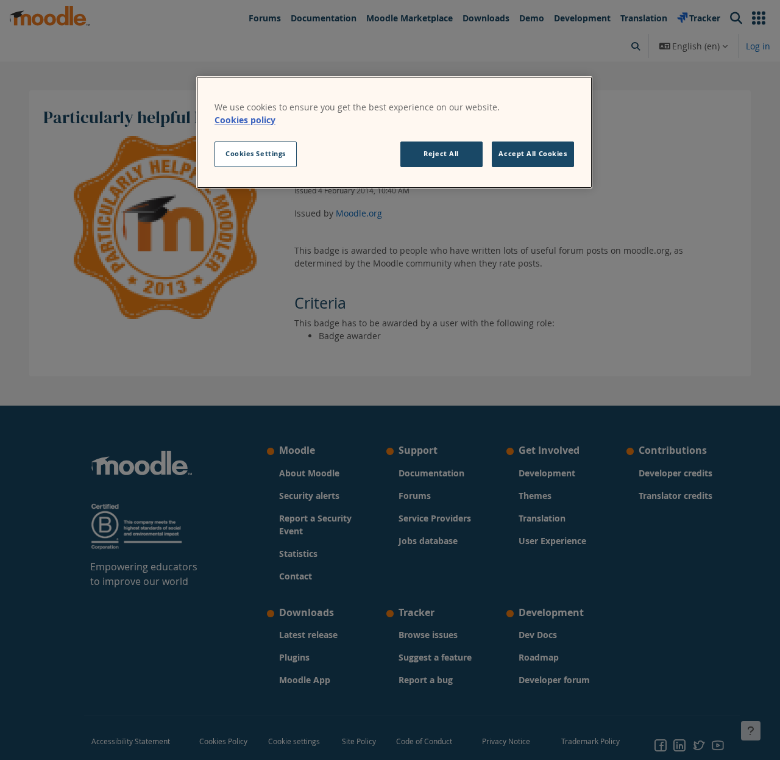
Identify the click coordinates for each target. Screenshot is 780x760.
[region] (394, 132)
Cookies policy (244, 120)
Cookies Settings (255, 154)
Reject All (441, 154)
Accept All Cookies (532, 154)
